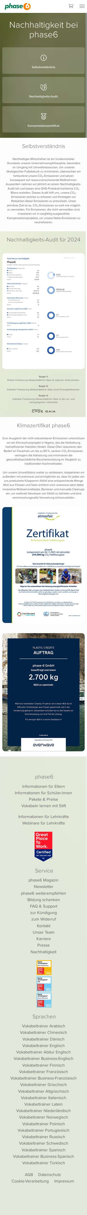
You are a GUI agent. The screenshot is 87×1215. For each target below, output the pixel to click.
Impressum (64, 1181)
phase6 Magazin (43, 880)
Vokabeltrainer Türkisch (43, 1163)
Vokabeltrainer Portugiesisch (43, 1130)
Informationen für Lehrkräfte (43, 816)
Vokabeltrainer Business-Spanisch (43, 1156)
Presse (43, 945)
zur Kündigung (43, 912)
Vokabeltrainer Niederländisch (43, 1110)
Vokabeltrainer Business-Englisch (43, 1058)
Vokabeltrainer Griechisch (43, 1084)
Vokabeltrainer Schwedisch (43, 1143)
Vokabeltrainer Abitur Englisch (43, 1052)
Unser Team (44, 932)
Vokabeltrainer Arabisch (43, 1026)
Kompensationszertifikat (43, 125)
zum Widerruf (43, 919)
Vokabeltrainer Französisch (43, 1071)
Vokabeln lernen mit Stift (43, 806)
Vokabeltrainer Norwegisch (43, 1117)
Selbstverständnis (43, 67)
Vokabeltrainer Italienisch (43, 1098)
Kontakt (43, 926)
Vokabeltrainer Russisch (43, 1137)
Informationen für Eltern (43, 786)
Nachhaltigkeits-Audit (43, 96)
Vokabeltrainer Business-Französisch (43, 1078)
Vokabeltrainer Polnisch (43, 1124)
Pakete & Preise (43, 799)
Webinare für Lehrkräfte (43, 823)
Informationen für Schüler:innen (43, 793)
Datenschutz (49, 1174)
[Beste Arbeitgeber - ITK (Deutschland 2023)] (44, 984)
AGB (29, 1174)
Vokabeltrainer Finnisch (43, 1065)
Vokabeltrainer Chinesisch (43, 1032)
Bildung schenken (43, 899)
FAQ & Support (43, 906)
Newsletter (43, 886)
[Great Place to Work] (43, 847)
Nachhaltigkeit (43, 952)
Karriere (43, 938)
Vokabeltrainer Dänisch (43, 1039)
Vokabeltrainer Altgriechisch (43, 1091)
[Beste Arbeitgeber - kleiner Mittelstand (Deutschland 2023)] (44, 1000)
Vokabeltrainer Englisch (43, 1045)
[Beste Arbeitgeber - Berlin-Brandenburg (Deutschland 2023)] (44, 967)
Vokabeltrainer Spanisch (43, 1150)
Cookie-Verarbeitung (30, 1181)
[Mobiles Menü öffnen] (82, 6)
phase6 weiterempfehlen (43, 893)
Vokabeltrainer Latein (43, 1104)
